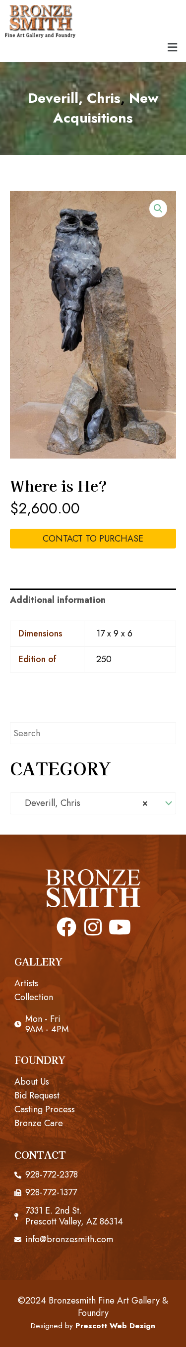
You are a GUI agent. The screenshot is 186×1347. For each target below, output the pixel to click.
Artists (26, 983)
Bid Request (37, 1095)
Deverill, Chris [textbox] (82, 803)
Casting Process (44, 1109)
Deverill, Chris (74, 98)
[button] (172, 47)
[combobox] (93, 803)
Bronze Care (38, 1123)
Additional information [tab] (58, 599)
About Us (31, 1081)
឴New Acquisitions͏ (105, 108)
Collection (33, 997)
